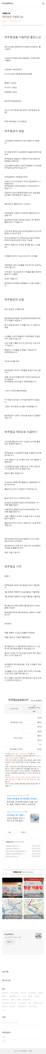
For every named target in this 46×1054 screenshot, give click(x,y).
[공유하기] (13, 832)
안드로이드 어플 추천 (9, 1003)
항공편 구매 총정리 (11, 856)
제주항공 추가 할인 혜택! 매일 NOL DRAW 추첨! (15, 815)
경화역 (41, 993)
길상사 (5, 1006)
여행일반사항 (9, 842)
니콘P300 (32, 993)
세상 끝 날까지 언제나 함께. (12, 937)
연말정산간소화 (15, 996)
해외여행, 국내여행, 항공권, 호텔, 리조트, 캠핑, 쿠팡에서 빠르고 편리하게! (22, 803)
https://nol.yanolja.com (15, 812)
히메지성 (5, 1000)
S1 (30, 1003)
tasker (12, 1006)
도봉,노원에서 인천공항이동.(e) (15, 851)
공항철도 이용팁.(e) (11, 846)
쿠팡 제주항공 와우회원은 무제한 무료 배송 (23, 798)
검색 (41, 1023)
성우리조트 (27, 1000)
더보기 (4, 1010)
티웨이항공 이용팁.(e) (12, 848)
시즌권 (37, 996)
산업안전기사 (22, 1006)
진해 (19, 1000)
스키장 (24, 993)
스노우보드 (15, 993)
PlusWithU (7, 3)
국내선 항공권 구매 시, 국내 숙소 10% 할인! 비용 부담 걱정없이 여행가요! (16, 819)
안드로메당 (22, 1003)
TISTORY (23, 1051)
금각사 (5, 996)
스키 (24, 996)
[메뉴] (43, 3)
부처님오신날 (38, 1003)
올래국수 (5, 993)
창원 (13, 1000)
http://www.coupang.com (16, 795)
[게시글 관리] (15, 832)
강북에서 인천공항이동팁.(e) (14, 853)
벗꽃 (30, 996)
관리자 (30, 1051)
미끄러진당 (33, 1006)
